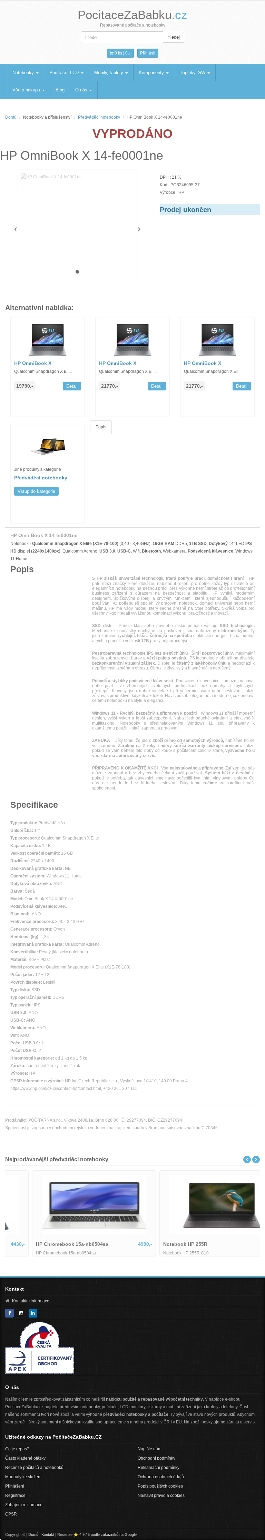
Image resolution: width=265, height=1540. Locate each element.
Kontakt (47, 1534)
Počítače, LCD (64, 72)
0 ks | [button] (122, 53)
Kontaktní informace (30, 1301)
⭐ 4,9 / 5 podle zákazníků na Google (105, 1534)
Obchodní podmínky (156, 1458)
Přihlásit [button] (147, 53)
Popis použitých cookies (160, 1486)
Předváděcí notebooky (99, 117)
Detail (72, 386)
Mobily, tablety (109, 72)
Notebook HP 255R (160, 1244)
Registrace (15, 1495)
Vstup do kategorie (36, 491)
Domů (11, 117)
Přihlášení (14, 1486)
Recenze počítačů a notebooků (34, 1467)
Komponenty (152, 72)
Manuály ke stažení (23, 1476)
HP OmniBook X (32, 363)
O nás (82, 89)
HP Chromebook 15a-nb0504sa (47, 1244)
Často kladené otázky (25, 1458)
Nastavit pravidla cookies (161, 1495)
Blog (60, 89)
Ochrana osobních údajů (161, 1476)
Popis (101, 427)
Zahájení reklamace (23, 1504)
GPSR (11, 1514)
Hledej (173, 37)
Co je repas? (17, 1449)
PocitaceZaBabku (132, 14)
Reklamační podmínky (158, 1467)
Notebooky (23, 72)
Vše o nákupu (26, 89)
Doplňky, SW (193, 72)
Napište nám (149, 1449)
